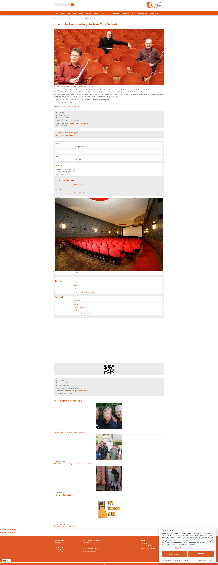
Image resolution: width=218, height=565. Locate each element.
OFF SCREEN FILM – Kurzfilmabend (65, 526)
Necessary (183, 548)
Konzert (76, 285)
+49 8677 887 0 (59, 547)
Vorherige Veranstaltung (9, 529)
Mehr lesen (77, 184)
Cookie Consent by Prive (205, 560)
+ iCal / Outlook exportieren (64, 135)
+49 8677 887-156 (79, 307)
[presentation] (177, 548)
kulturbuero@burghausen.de (82, 314)
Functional (196, 548)
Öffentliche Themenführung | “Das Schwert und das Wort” (72, 464)
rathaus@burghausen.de (64, 551)
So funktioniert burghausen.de (90, 548)
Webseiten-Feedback (110, 564)
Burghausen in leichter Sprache (90, 546)
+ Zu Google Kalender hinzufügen (66, 133)
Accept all (201, 554)
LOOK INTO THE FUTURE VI (70, 106)
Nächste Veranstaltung (8, 532)
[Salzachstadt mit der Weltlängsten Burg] (155, 5)
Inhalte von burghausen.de (89, 551)
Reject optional (174, 554)
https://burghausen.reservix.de (77, 123)
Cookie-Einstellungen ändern (148, 548)
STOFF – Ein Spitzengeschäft (63, 495)
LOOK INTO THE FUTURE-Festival (84, 292)
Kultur (75, 288)
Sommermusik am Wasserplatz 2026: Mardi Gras (69, 432)
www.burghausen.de (88, 542)
